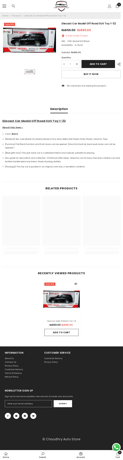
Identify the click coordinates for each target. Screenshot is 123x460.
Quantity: (66, 57)
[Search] (13, 6)
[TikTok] (25, 416)
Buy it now (91, 74)
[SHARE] (118, 64)
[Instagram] (16, 416)
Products (16, 15)
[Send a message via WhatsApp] (116, 447)
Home (5, 15)
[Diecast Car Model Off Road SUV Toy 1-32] (61, 299)
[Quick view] (76, 284)
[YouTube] (33, 416)
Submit (63, 403)
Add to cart (98, 64)
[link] (21, 248)
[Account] (109, 6)
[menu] (4, 6)
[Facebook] (8, 416)
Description (59, 109)
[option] (29, 40)
